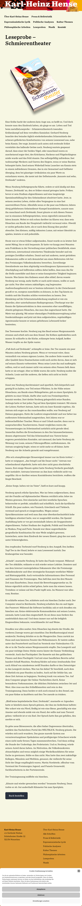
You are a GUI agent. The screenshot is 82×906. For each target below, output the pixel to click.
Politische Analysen (43, 21)
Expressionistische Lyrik (17, 21)
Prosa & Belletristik (41, 16)
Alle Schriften (49, 834)
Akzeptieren (41, 889)
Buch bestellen (16, 795)
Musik (51, 27)
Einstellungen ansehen (41, 901)
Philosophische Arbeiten (17, 27)
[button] (79, 871)
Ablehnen (41, 895)
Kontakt (62, 27)
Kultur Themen (65, 21)
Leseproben (39, 27)
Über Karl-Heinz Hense (16, 16)
